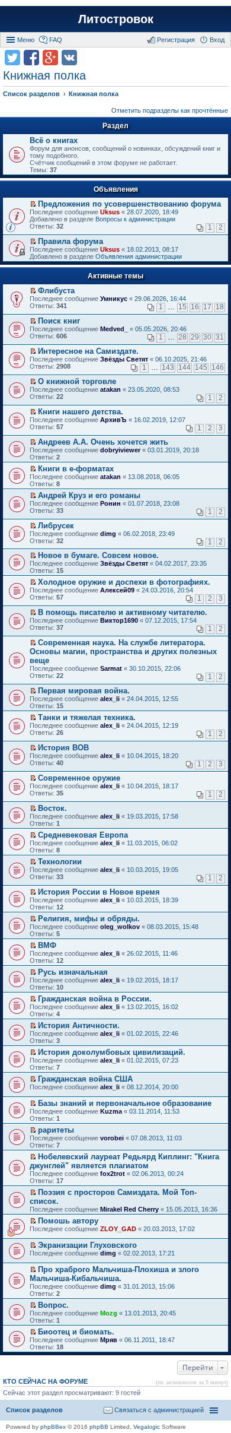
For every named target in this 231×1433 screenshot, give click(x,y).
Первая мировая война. (84, 690)
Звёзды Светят (124, 359)
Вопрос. (53, 1305)
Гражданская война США (85, 1078)
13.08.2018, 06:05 (153, 476)
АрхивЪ (113, 419)
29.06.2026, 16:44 (160, 298)
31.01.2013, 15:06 (149, 1286)
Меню (25, 39)
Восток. (52, 808)
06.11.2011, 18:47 (149, 1339)
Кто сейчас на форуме (45, 1381)
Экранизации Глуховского (87, 1245)
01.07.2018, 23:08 (153, 503)
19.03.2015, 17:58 (152, 816)
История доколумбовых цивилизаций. (111, 1052)
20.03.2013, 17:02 (169, 1228)
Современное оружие (79, 777)
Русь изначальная (73, 972)
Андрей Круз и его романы (89, 495)
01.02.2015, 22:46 (152, 1033)
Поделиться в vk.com (69, 57)
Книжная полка (44, 75)
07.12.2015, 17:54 (171, 620)
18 (220, 307)
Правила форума (70, 241)
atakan (110, 389)
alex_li (110, 698)
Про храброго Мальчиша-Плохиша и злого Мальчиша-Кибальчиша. (114, 1274)
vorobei (112, 1138)
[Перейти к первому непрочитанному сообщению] (33, 204)
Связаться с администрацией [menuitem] (159, 1409)
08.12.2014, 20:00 (152, 1086)
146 (217, 367)
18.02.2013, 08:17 (152, 249)
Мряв (108, 1339)
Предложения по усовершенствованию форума (129, 203)
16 (195, 307)
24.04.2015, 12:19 (152, 725)
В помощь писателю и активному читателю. (122, 612)
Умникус (113, 298)
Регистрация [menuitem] (176, 39)
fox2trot (112, 1173)
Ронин (110, 503)
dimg (108, 533)
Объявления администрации (138, 256)
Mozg (108, 1313)
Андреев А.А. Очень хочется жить (103, 441)
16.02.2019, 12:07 (159, 419)
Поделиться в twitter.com (12, 57)
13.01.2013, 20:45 (150, 1313)
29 (195, 337)
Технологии (60, 861)
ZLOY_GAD (118, 1228)
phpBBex (53, 1427)
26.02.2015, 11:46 (152, 953)
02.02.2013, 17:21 (149, 1253)
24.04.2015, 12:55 (152, 698)
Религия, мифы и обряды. (89, 918)
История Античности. (79, 1025)
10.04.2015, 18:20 (152, 755)
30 (207, 337)
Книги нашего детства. (80, 411)
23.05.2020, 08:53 (153, 389)
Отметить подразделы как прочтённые (169, 110)
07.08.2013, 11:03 (156, 1138)
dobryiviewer (120, 450)
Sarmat (111, 668)
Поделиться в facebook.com (31, 57)
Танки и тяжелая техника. (87, 717)
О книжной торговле (77, 381)
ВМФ (47, 945)
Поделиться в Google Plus (50, 57)
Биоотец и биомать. (76, 1331)
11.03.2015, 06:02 (152, 843)
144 (184, 367)
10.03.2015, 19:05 (152, 869)
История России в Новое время (99, 891)
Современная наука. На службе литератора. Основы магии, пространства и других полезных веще (123, 651)
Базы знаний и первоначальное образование (124, 1103)
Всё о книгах (54, 140)
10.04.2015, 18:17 (152, 786)
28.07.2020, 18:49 (152, 211)
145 (201, 367)
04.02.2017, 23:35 (181, 563)
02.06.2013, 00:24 (158, 1173)
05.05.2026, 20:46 (161, 328)
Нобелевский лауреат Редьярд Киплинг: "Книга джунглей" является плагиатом (124, 1161)
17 (207, 307)
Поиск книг (59, 320)
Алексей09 (117, 590)
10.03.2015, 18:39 (152, 899)
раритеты (56, 1130)
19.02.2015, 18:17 (152, 980)
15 (182, 307)
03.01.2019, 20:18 (173, 450)
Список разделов (34, 1409)
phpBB (98, 1427)
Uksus (110, 211)
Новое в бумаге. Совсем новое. (98, 555)
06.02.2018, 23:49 (149, 533)
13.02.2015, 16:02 (152, 1006)
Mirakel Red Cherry (129, 1209)
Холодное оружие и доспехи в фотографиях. (124, 582)
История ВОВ (63, 747)
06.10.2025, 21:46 (181, 359)
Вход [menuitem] (217, 39)
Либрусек (56, 525)
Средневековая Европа (83, 834)
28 (182, 337)
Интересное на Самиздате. (88, 351)
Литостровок (115, 19)
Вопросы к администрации (135, 219)
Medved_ (114, 328)
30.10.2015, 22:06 (155, 668)
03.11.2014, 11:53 (154, 1111)
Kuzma (111, 1111)
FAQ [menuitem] (55, 39)
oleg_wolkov (120, 926)
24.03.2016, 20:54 (167, 590)
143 (168, 367)
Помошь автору (68, 1220)
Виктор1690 (119, 620)
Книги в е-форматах (76, 468)
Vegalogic (146, 1427)
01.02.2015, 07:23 (152, 1060)
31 (220, 337)
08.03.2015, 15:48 (172, 926)
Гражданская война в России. (95, 998)
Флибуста (56, 290)
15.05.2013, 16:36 (191, 1209)
